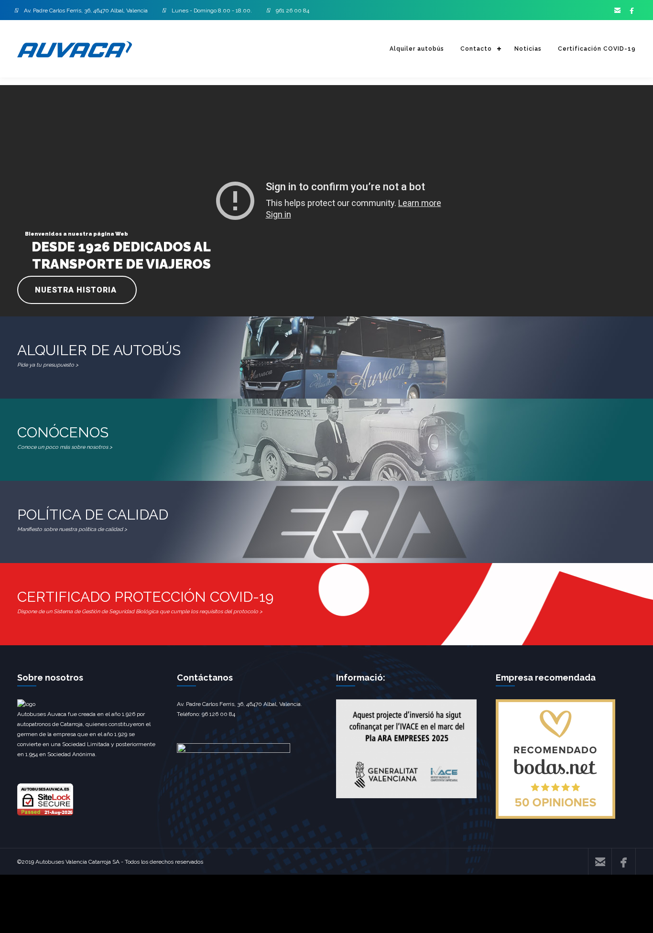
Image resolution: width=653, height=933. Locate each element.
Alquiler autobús (417, 48)
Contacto (476, 48)
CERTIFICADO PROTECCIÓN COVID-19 (145, 601)
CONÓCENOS (64, 437)
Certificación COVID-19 (597, 48)
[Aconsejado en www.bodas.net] (555, 817)
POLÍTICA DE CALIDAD (92, 519)
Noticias (528, 48)
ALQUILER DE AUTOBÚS (99, 355)
